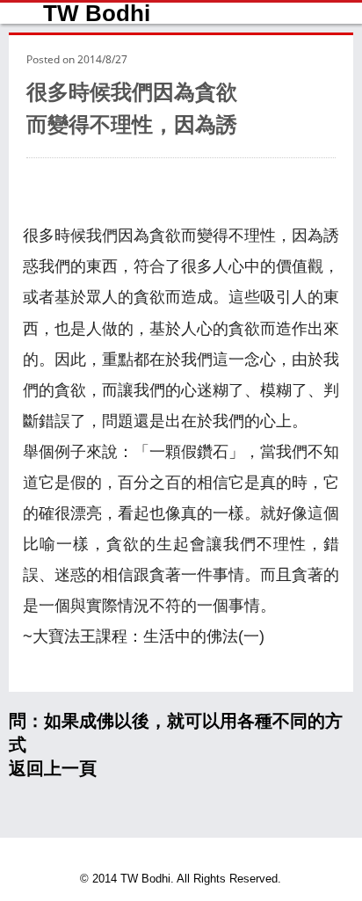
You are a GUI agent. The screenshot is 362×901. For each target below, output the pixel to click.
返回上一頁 (53, 768)
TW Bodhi (96, 13)
